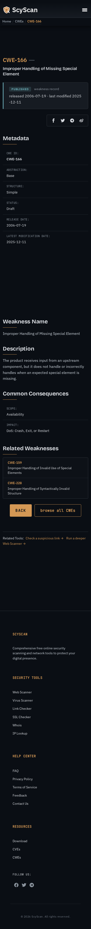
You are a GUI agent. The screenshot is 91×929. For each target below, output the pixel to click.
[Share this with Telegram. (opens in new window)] (72, 120)
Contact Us (20, 803)
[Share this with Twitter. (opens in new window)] (62, 120)
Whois (17, 725)
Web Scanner (22, 692)
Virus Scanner (23, 700)
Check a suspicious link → (44, 538)
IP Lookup (20, 733)
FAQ (16, 771)
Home (6, 21)
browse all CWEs (57, 510)
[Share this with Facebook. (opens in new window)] (53, 120)
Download (20, 841)
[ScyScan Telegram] (31, 885)
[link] (6, 21)
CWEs (19, 21)
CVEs (16, 849)
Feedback (20, 795)
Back (20, 510)
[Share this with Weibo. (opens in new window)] (81, 120)
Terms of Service (25, 787)
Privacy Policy (23, 779)
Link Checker (22, 708)
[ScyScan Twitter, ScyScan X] (24, 885)
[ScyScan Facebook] (16, 885)
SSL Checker (22, 717)
